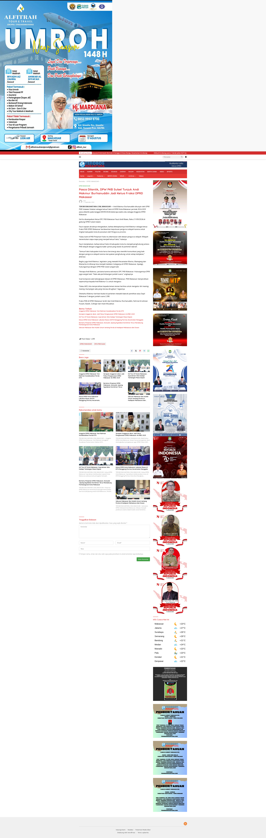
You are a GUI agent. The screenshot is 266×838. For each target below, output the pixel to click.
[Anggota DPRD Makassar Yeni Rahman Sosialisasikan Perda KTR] (90, 366)
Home (82, 176)
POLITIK (97, 172)
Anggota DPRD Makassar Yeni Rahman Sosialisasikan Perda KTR (101, 311)
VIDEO (162, 172)
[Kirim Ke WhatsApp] (148, 350)
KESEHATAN (140, 172)
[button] (182, 156)
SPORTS (169, 172)
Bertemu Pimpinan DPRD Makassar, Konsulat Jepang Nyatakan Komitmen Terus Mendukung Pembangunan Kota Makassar (111, 324)
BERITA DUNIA (152, 172)
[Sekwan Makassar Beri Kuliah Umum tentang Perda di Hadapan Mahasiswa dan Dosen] (139, 388)
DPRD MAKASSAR (84, 186)
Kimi (84, 201)
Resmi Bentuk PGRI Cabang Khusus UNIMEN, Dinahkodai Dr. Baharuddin (164, 153)
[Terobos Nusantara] (92, 164)
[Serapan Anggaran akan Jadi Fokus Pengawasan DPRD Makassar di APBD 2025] (114, 366)
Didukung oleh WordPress (126, 833)
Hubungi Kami (120, 830)
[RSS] (185, 824)
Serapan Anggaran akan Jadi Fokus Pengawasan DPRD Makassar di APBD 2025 (107, 314)
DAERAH (123, 172)
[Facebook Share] (131, 350)
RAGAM (131, 172)
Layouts (90, 176)
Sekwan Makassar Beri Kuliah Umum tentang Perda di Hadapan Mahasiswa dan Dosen (109, 327)
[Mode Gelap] (186, 157)
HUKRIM (89, 172)
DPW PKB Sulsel (99, 344)
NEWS (82, 172)
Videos (141, 176)
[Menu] (80, 157)
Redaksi (130, 830)
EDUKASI (114, 172)
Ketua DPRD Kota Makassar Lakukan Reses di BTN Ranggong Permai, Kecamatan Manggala (111, 320)
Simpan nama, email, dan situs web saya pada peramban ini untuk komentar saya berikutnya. (112, 554)
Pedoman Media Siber (143, 830)
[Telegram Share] (144, 350)
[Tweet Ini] (135, 350)
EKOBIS (105, 172)
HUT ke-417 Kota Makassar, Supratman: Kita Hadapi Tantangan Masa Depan (105, 317)
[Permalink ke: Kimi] (80, 201)
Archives (131, 176)
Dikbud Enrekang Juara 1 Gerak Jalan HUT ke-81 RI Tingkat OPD (109, 153)
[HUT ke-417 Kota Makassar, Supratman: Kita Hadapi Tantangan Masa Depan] (139, 366)
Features (100, 176)
